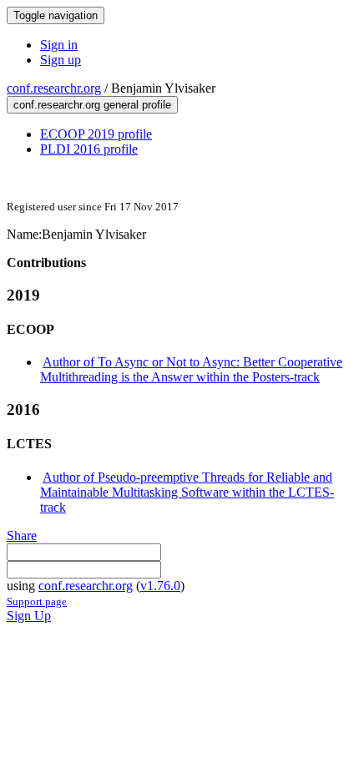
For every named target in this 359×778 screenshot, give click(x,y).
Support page (37, 601)
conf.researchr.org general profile (92, 105)
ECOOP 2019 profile (96, 134)
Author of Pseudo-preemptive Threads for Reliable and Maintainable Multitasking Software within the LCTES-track (187, 492)
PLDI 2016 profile (89, 149)
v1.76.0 (160, 585)
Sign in (59, 45)
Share (22, 535)
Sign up (60, 60)
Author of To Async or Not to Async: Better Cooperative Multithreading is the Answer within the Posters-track (191, 369)
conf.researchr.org (54, 88)
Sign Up (29, 616)
